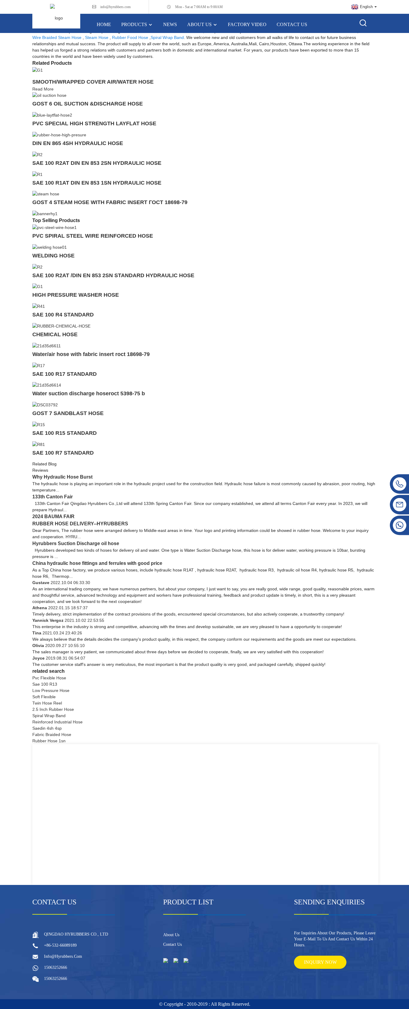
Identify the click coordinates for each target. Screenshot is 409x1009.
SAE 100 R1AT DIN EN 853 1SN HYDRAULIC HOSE (96, 183)
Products (134, 24)
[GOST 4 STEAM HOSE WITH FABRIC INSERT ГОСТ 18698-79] (45, 193)
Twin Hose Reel (47, 703)
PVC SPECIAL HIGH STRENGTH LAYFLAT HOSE (94, 123)
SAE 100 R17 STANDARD (64, 374)
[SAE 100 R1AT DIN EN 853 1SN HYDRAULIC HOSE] (37, 174)
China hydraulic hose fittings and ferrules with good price (97, 563)
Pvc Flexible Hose (49, 677)
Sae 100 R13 (44, 684)
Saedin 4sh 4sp (47, 728)
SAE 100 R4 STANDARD (63, 315)
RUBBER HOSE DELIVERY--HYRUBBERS (80, 523)
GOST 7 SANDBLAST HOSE (68, 413)
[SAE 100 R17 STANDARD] (38, 365)
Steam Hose (96, 37)
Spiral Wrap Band (167, 37)
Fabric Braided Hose (51, 734)
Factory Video (247, 24)
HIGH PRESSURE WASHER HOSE (75, 295)
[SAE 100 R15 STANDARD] (38, 424)
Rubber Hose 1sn (49, 740)
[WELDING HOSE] (49, 247)
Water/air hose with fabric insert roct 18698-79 (91, 354)
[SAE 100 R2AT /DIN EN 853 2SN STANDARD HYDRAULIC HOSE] (37, 266)
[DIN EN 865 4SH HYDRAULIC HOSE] (59, 134)
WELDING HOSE (53, 256)
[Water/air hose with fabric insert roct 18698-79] (46, 345)
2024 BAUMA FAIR (53, 516)
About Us (199, 24)
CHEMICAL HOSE (55, 334)
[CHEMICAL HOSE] (61, 325)
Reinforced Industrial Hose (57, 722)
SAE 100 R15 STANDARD (64, 433)
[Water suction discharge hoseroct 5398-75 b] (46, 385)
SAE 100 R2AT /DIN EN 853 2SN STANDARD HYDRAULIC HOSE (113, 275)
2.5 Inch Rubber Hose (53, 709)
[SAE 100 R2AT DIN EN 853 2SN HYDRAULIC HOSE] (37, 154)
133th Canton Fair (52, 496)
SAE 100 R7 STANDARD (63, 453)
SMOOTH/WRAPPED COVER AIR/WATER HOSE (93, 82)
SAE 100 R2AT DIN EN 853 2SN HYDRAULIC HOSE (96, 163)
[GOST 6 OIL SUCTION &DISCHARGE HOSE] (49, 95)
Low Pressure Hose (50, 690)
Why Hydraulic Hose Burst (62, 476)
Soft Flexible (44, 696)
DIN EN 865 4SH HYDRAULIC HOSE (77, 143)
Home (104, 24)
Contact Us (292, 24)
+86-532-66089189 (60, 945)
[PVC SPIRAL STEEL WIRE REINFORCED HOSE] (54, 227)
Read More (43, 89)
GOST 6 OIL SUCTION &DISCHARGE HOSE (87, 104)
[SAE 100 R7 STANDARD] (38, 444)
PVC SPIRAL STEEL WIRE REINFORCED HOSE (92, 236)
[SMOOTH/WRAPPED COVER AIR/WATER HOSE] (37, 69)
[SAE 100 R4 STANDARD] (38, 306)
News (170, 24)
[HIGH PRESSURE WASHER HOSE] (37, 286)
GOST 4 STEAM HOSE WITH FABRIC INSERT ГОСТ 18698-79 (109, 202)
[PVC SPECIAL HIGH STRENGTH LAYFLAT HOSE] (52, 114)
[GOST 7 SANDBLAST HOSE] (45, 404)
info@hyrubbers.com (115, 7)
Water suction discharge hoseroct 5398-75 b (88, 393)
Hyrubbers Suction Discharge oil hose (75, 543)
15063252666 (55, 967)
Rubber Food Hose (130, 37)
